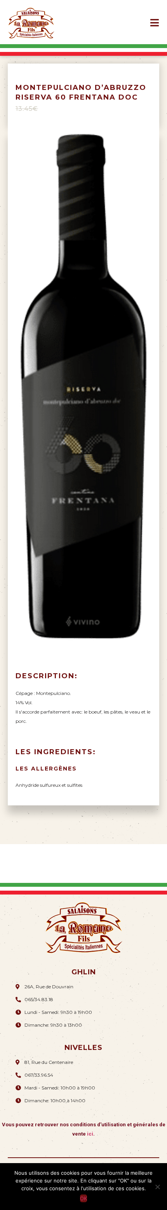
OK (83, 1198)
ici (90, 1134)
